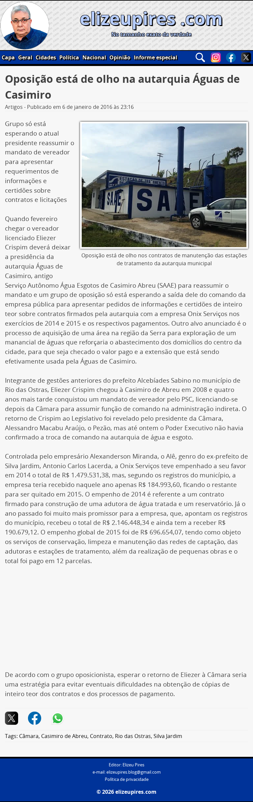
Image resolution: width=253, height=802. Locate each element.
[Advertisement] (126, 621)
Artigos (14, 107)
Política (69, 57)
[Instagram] (216, 57)
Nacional (94, 57)
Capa (8, 57)
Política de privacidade (127, 779)
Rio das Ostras (133, 736)
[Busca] (200, 57)
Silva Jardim (168, 736)
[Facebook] (231, 57)
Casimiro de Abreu (64, 736)
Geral (25, 57)
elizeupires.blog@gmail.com (133, 772)
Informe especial (155, 57)
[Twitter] (246, 57)
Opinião (119, 57)
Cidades (46, 57)
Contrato (101, 736)
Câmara (29, 736)
